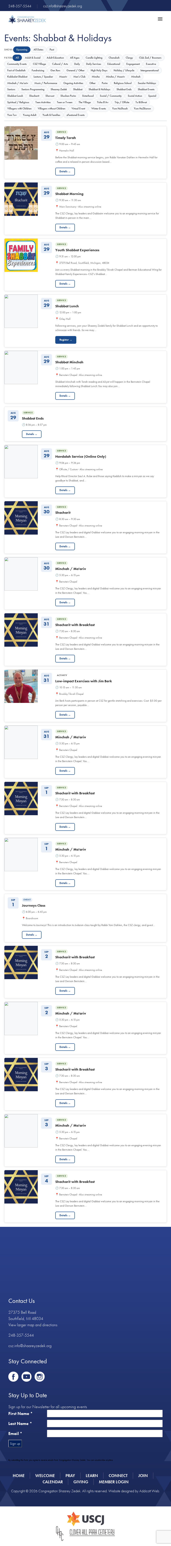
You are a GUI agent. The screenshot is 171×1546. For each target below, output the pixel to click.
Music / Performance (45, 83)
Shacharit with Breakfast (75, 624)
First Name (20, 1413)
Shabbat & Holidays (99, 89)
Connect (118, 1475)
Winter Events (98, 108)
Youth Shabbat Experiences (77, 250)
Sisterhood (88, 95)
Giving (80, 1482)
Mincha (96, 76)
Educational (113, 64)
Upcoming (21, 49)
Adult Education (55, 57)
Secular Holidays (147, 83)
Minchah (135, 76)
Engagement (133, 64)
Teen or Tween (64, 102)
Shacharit (34, 95)
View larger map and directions (32, 1324)
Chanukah (114, 57)
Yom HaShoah (120, 108)
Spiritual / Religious (18, 102)
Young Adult (29, 115)
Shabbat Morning (69, 193)
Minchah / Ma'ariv (17, 83)
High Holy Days (99, 70)
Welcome (45, 1475)
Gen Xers (55, 70)
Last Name (20, 1423)
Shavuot (49, 95)
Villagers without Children (51, 108)
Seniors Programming (32, 89)
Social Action (135, 95)
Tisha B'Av (102, 102)
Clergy (129, 57)
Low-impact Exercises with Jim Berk (83, 681)
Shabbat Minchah (69, 362)
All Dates (38, 49)
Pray (70, 1475)
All (17, 57)
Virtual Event (78, 108)
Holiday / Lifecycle (124, 70)
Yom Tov (12, 115)
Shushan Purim (68, 95)
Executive (151, 64)
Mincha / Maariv (115, 76)
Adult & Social (32, 57)
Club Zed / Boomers (150, 57)
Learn (92, 1475)
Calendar (53, 1482)
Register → (65, 339)
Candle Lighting (94, 57)
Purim (105, 83)
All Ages (74, 57)
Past (52, 49)
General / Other (75, 70)
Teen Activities (43, 102)
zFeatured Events (76, 115)
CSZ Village (39, 64)
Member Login (114, 1482)
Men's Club (79, 76)
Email (15, 1433)
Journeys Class (33, 905)
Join (143, 1475)
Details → (65, 171)
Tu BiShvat (141, 102)
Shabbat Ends (124, 89)
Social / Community (111, 95)
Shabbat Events (146, 89)
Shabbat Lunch (15, 95)
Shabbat (77, 89)
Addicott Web (149, 1491)
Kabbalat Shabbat (17, 76)
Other (92, 83)
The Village (85, 102)
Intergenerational (150, 70)
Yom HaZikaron (142, 108)
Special (152, 95)
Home (19, 1475)
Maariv (63, 76)
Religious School (123, 83)
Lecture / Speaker (43, 76)
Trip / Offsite (122, 102)
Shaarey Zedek (59, 89)
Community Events (17, 64)
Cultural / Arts (60, 64)
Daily (77, 64)
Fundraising (38, 70)
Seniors (11, 89)
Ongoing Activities (73, 83)
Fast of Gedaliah (16, 70)
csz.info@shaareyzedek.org (62, 6)
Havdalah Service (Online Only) (80, 456)
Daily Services (93, 64)
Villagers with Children (19, 108)
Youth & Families (51, 115)
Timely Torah (65, 137)
